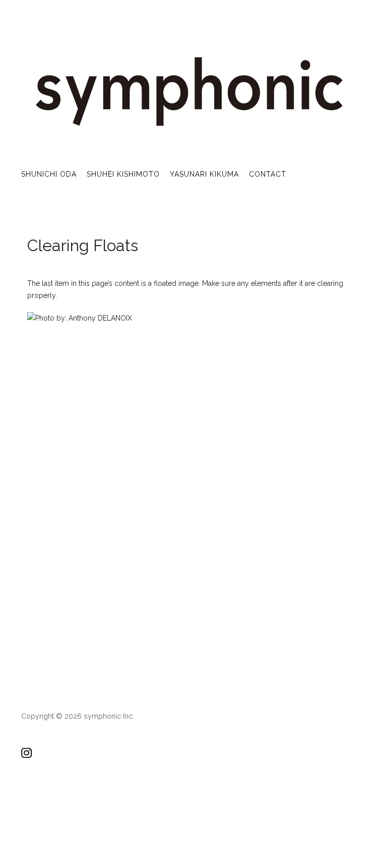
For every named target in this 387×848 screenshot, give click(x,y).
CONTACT (267, 174)
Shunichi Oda (49, 174)
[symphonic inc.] (188, 127)
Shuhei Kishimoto (123, 174)
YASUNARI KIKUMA (204, 174)
